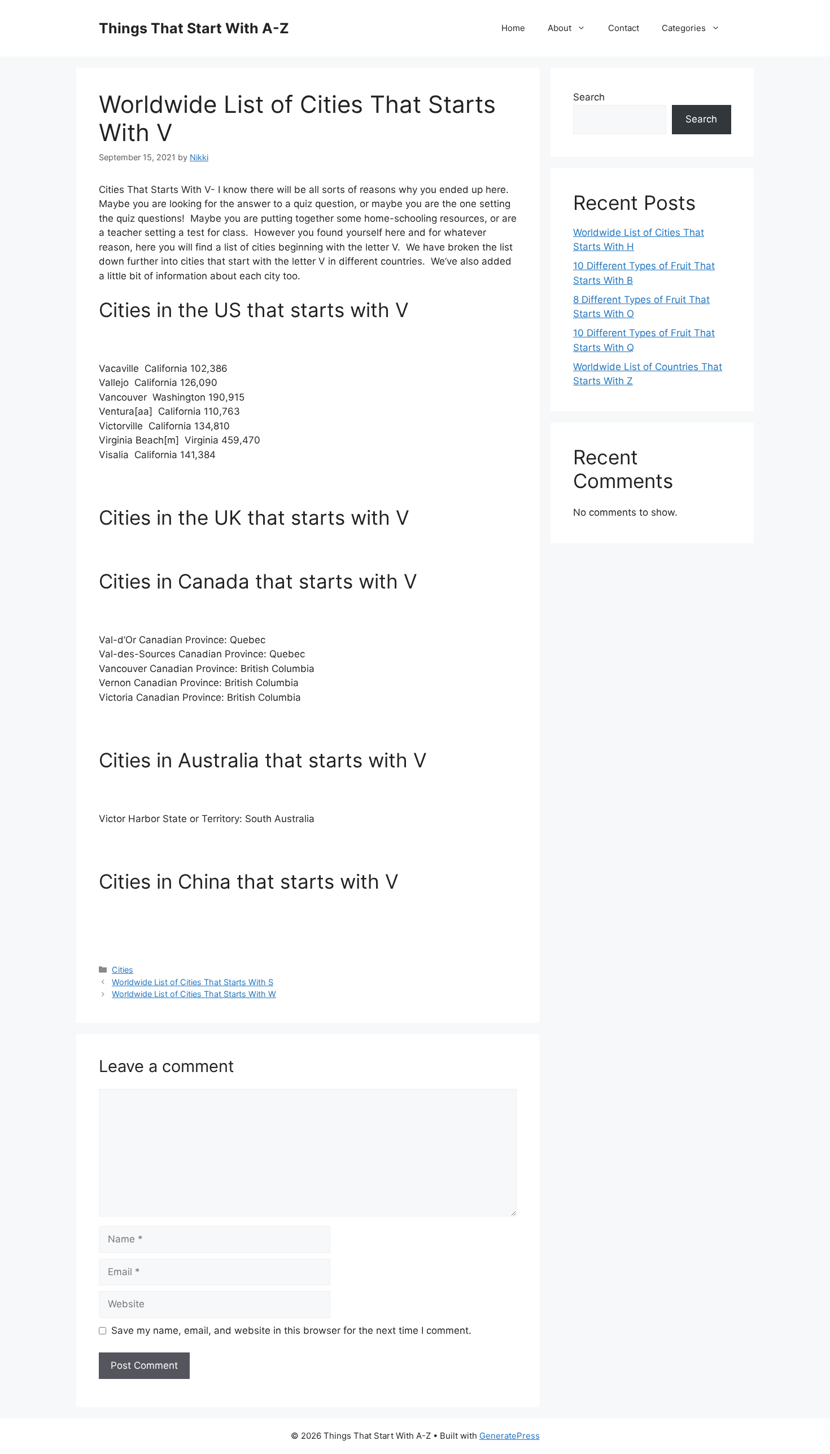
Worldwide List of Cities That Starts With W (194, 994)
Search (589, 97)
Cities (122, 969)
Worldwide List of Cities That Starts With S (192, 982)
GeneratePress (509, 1435)
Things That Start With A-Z (194, 28)
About (559, 28)
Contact (623, 28)
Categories (684, 28)
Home (513, 28)
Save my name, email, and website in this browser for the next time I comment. (291, 1330)
